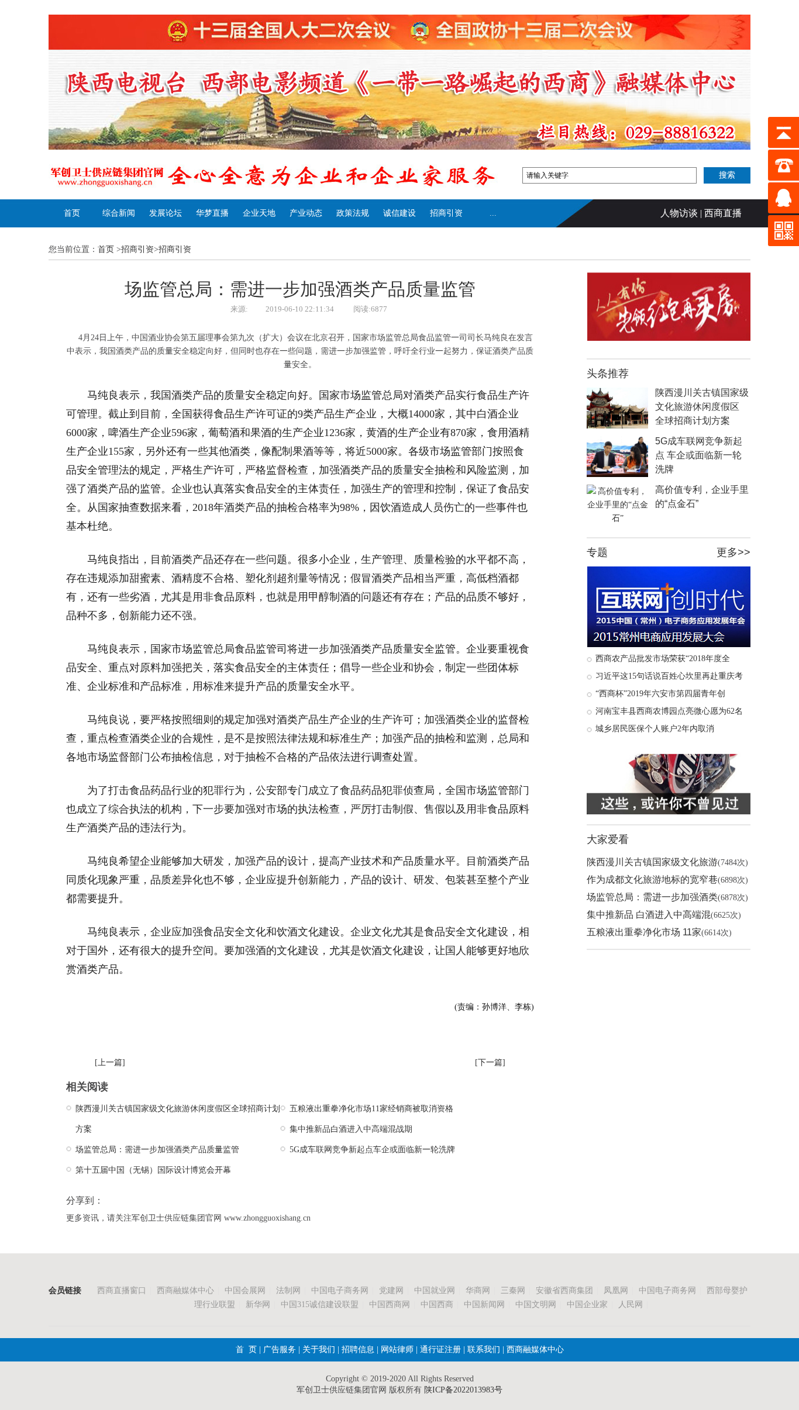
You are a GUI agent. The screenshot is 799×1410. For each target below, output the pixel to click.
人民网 (630, 1304)
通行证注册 (440, 1349)
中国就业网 (434, 1290)
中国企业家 (587, 1304)
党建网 (391, 1290)
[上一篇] (110, 1062)
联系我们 (482, 1349)
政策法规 (352, 213)
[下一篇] (490, 1062)
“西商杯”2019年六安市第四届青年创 (660, 693)
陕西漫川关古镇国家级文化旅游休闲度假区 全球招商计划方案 (702, 407)
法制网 (288, 1290)
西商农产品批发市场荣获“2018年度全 (662, 658)
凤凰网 (616, 1290)
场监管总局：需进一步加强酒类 (652, 897)
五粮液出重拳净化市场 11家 (644, 932)
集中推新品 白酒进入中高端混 (649, 915)
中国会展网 (245, 1290)
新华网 (258, 1304)
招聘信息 (358, 1349)
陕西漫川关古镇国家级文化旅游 (652, 862)
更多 (727, 552)
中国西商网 (389, 1304)
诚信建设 (399, 213)
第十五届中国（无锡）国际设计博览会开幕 (153, 1170)
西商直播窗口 (121, 1290)
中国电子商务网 (339, 1290)
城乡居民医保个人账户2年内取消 (654, 728)
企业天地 (259, 213)
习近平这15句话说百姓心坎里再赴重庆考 (669, 676)
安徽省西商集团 (564, 1290)
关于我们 (318, 1349)
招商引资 (446, 213)
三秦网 (513, 1290)
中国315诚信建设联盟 (320, 1304)
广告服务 (279, 1349)
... (493, 213)
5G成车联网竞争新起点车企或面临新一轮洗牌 (372, 1149)
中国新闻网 (484, 1304)
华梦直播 (212, 213)
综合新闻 (118, 213)
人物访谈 (679, 213)
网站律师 (396, 1349)
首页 (72, 213)
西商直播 (723, 213)
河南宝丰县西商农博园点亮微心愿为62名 (669, 711)
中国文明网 (535, 1304)
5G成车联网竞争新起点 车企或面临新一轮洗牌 (698, 455)
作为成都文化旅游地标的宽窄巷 (652, 879)
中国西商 (437, 1304)
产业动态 (306, 213)
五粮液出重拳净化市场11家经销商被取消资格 (371, 1108)
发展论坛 (165, 213)
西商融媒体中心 (185, 1290)
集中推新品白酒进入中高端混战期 (351, 1129)
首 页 (246, 1349)
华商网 (478, 1290)
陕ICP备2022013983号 (463, 1389)
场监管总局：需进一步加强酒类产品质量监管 (157, 1149)
